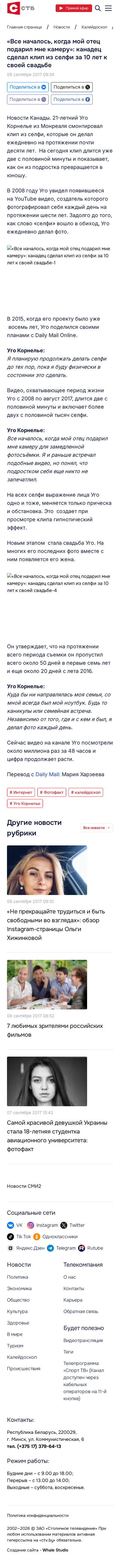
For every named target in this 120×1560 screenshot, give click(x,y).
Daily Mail (46, 774)
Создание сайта (22, 1550)
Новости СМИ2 (24, 1186)
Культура (17, 1311)
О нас (69, 1277)
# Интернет (21, 792)
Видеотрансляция (83, 1340)
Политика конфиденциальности (37, 1515)
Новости (62, 27)
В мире (14, 1334)
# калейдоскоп (85, 792)
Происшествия (23, 1369)
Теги (68, 1352)
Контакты (73, 1288)
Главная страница (24, 27)
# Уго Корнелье (25, 803)
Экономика (19, 1288)
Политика (17, 1277)
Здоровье (18, 1323)
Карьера (72, 1300)
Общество (18, 1300)
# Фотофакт (51, 792)
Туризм (15, 1346)
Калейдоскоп (94, 27)
